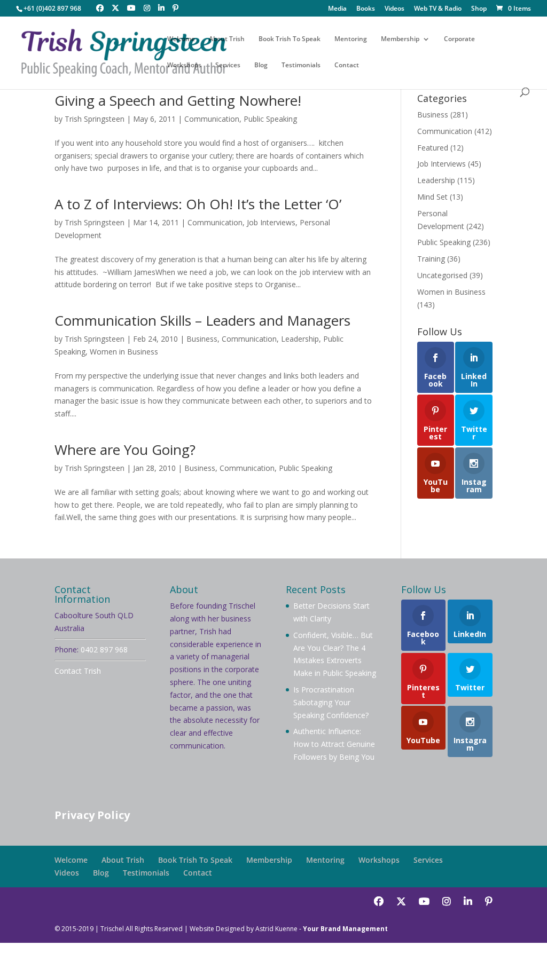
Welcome (181, 39)
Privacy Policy (92, 815)
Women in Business (124, 351)
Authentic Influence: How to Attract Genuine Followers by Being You (334, 744)
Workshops (184, 65)
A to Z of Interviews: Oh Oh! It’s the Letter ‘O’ (197, 204)
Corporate (459, 39)
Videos (394, 9)
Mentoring (350, 39)
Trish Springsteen (94, 119)
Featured (432, 148)
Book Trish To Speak (290, 39)
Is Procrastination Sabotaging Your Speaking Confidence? (331, 702)
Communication (211, 119)
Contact (346, 65)
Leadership (300, 339)
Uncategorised (442, 275)
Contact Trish (77, 671)
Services (227, 65)
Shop (479, 9)
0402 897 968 (104, 649)
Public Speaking (270, 119)
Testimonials (301, 65)
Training (431, 259)
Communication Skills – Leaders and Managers (202, 320)
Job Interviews (271, 222)
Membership (400, 39)
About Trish (227, 39)
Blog (261, 65)
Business (201, 339)
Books (365, 9)
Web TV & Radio (438, 9)
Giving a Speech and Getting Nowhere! (177, 100)
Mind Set (432, 197)
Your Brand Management (345, 928)
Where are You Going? (125, 449)
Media (337, 9)
